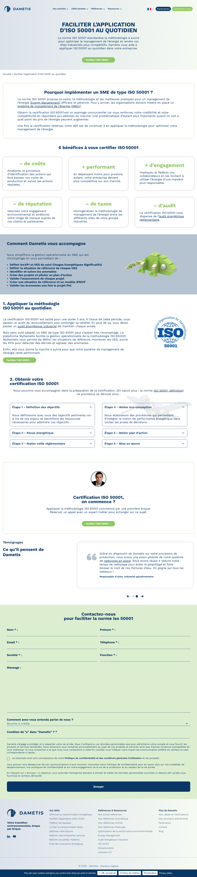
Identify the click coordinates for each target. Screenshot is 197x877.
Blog (161, 833)
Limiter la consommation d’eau (66, 829)
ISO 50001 (103, 846)
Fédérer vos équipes (60, 825)
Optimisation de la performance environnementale (125, 833)
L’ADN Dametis (78, 9)
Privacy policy (165, 873)
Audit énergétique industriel (113, 841)
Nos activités (59, 9)
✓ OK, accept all (107, 873)
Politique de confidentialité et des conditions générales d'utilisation (103, 760)
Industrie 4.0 (104, 854)
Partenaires (163, 9)
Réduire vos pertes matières (64, 841)
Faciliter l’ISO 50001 (97, 60)
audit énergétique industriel (37, 326)
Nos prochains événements (173, 820)
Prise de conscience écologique (66, 846)
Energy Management (45, 102)
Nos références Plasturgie (111, 829)
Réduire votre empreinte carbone (67, 837)
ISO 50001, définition (168, 390)
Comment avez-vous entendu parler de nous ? (40, 722)
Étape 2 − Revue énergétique (33, 433)
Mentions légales (109, 868)
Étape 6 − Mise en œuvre (122, 443)
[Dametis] (17, 9)
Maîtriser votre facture (61, 833)
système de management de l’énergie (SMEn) (49, 106)
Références (96, 9)
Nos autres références (110, 816)
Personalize (150, 873)
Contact (163, 829)
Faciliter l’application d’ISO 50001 (67, 820)
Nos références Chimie (110, 825)
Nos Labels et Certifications (173, 816)
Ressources (113, 9)
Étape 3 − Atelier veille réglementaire (38, 443)
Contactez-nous (182, 9)
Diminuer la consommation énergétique (70, 816)
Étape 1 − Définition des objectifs (36, 407)
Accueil (7, 74)
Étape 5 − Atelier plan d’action (126, 433)
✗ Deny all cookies (129, 873)
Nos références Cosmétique (113, 820)
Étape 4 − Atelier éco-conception (128, 407)
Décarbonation (106, 850)
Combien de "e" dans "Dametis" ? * (32, 734)
